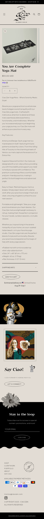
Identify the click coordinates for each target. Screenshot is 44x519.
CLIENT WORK (9, 466)
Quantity (5, 86)
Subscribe (22, 437)
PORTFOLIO (8, 468)
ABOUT (7, 471)
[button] (4, 14)
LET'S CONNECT (14, 384)
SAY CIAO (8, 474)
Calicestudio (30, 515)
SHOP (6, 463)
